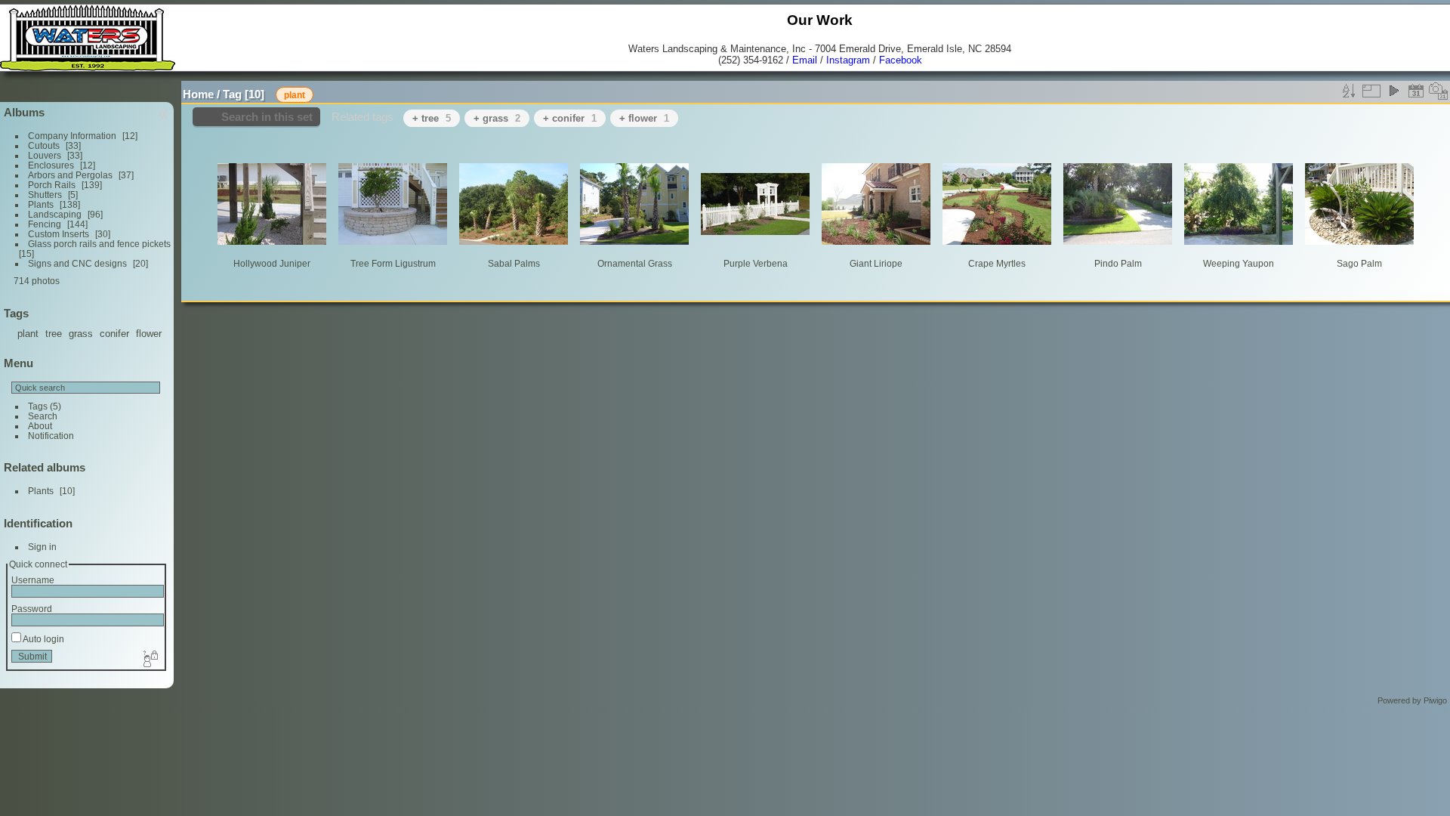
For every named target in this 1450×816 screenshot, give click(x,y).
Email (804, 60)
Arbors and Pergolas (70, 175)
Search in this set (267, 116)
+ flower (644, 118)
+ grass (497, 118)
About (40, 426)
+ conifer (570, 118)
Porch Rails (52, 185)
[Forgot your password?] (149, 659)
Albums (24, 112)
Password (31, 609)
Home (198, 94)
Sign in (42, 547)
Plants (41, 204)
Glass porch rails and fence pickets (99, 244)
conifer (114, 333)
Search (42, 416)
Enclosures (51, 165)
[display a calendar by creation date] (1438, 90)
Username (32, 580)
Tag (232, 94)
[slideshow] (1393, 90)
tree (53, 333)
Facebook (900, 60)
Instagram (848, 60)
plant (28, 333)
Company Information (72, 136)
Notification (51, 435)
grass (81, 333)
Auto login (42, 639)
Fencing (44, 224)
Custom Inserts (58, 234)
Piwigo (1435, 700)
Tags (38, 406)
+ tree (431, 118)
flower (149, 333)
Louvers (44, 155)
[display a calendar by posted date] (1416, 90)
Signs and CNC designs (77, 263)
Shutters (45, 194)
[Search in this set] (1328, 86)
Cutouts (44, 145)
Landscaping (55, 214)
